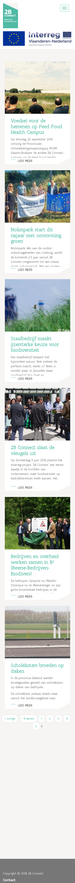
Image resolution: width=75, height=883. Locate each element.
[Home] (10, 15)
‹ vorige (10, 718)
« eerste (28, 718)
